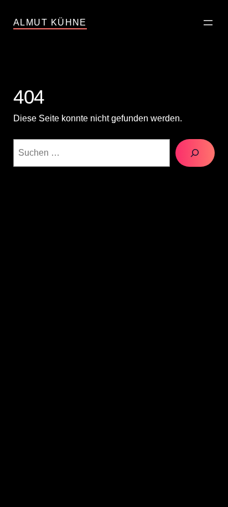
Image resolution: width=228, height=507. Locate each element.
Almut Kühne (50, 22)
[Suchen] (195, 153)
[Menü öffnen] (208, 22)
